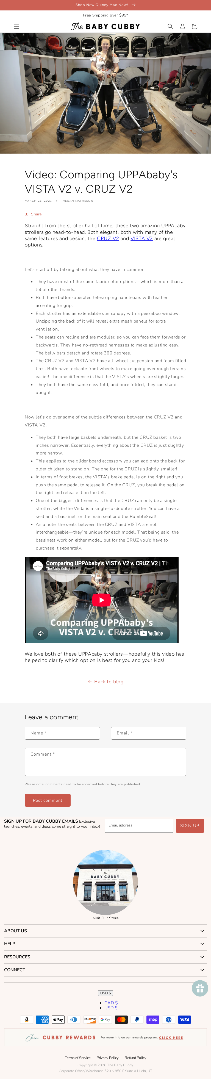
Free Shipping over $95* (105, 15)
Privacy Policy (108, 1057)
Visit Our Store (105, 918)
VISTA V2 (142, 238)
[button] (16, 26)
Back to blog (108, 681)
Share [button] (36, 214)
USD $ (105, 993)
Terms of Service (78, 1057)
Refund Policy (135, 1057)
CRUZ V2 (108, 238)
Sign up (190, 825)
